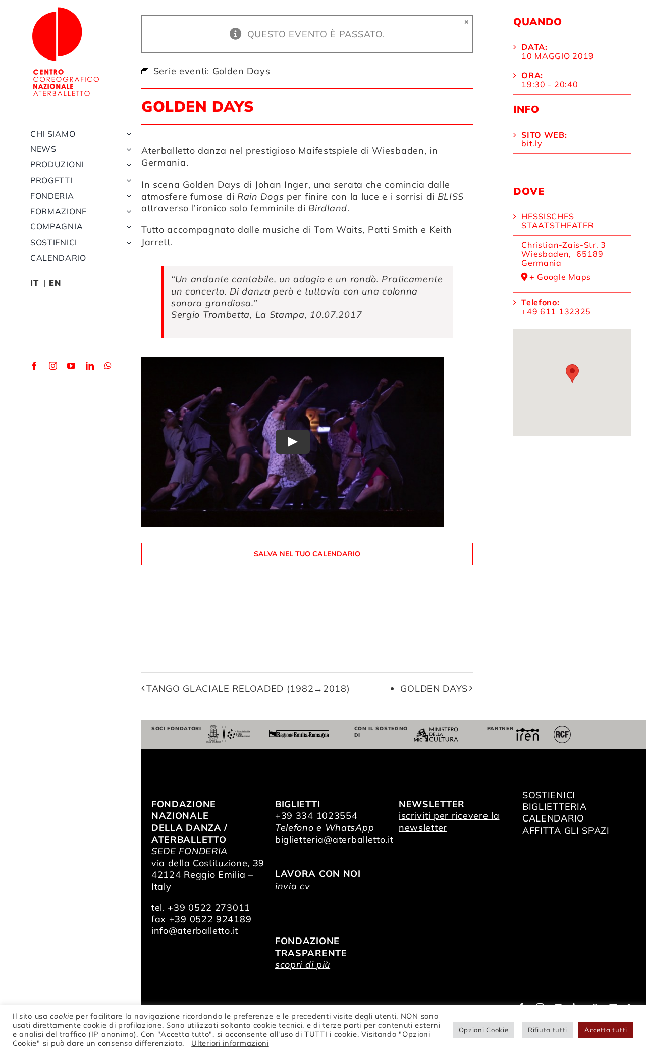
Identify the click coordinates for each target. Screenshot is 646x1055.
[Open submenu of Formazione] (126, 211)
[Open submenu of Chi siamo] (126, 134)
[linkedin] (90, 366)
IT (34, 283)
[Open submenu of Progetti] (126, 180)
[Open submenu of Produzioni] (126, 164)
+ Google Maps (560, 277)
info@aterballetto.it (194, 930)
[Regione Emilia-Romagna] (299, 734)
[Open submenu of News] (126, 149)
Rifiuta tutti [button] (547, 1030)
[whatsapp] (108, 366)
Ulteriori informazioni (229, 1043)
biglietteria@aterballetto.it (334, 839)
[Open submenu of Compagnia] (126, 226)
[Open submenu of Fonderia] (126, 196)
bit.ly (531, 143)
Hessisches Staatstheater (557, 220)
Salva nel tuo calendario (307, 554)
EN (55, 283)
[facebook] (34, 366)
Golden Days (212, 184)
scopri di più (302, 964)
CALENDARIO (553, 818)
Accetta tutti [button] (605, 1030)
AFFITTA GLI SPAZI (566, 830)
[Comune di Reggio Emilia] (228, 729)
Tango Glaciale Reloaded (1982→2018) (248, 688)
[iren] (527, 732)
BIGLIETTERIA (554, 806)
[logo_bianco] (65, 9)
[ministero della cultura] (436, 731)
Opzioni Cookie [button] (484, 1030)
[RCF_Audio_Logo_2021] (562, 729)
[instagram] (53, 366)
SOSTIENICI (548, 795)
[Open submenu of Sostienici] (126, 242)
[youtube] (71, 366)
